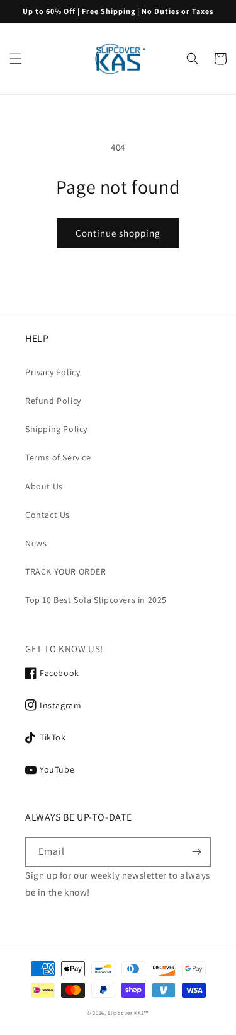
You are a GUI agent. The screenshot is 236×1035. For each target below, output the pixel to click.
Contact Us (47, 514)
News (36, 543)
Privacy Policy (52, 372)
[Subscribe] (196, 852)
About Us (44, 486)
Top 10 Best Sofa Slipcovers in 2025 (96, 599)
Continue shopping (118, 233)
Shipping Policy (56, 429)
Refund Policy (53, 400)
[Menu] (16, 59)
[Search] (192, 59)
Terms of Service (58, 457)
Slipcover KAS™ (128, 1012)
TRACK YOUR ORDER (65, 571)
